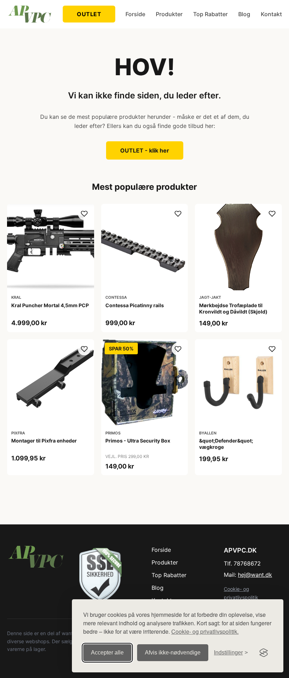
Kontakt (271, 14)
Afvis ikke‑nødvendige (173, 653)
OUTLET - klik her (144, 150)
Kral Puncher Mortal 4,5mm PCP (50, 305)
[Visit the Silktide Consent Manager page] (263, 652)
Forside (135, 14)
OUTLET (89, 14)
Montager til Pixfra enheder (44, 441)
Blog (244, 14)
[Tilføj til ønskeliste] (84, 213)
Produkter (169, 14)
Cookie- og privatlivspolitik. (205, 631)
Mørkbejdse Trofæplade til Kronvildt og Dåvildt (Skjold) (233, 308)
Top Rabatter (210, 14)
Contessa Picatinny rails (134, 305)
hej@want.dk (255, 574)
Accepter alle (107, 653)
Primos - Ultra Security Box (137, 441)
